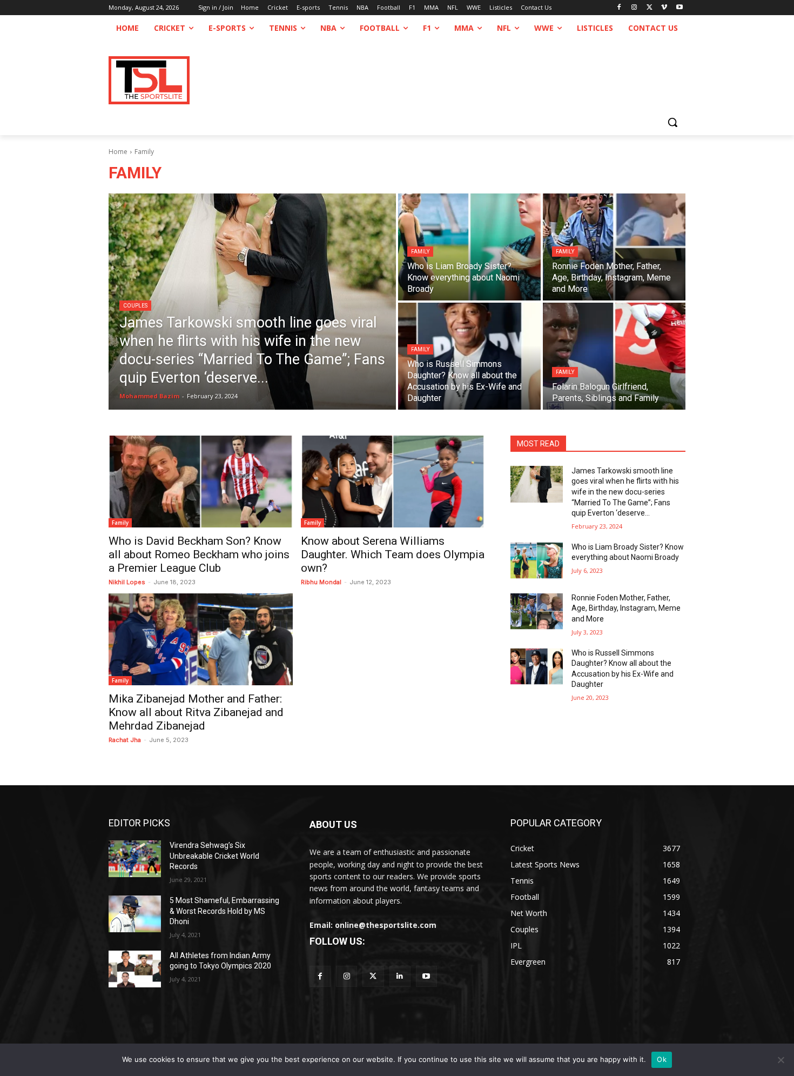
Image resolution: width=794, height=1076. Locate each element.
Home (118, 151)
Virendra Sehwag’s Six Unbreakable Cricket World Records (214, 856)
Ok (662, 1059)
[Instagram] (634, 8)
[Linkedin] (400, 976)
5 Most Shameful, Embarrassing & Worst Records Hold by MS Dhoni (224, 911)
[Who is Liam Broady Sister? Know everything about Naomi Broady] (469, 246)
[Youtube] (679, 8)
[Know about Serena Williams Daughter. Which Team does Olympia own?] (393, 481)
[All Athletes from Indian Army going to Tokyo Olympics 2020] (135, 969)
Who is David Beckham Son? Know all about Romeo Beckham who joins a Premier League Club (199, 554)
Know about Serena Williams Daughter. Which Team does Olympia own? (393, 554)
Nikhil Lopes (127, 582)
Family (420, 252)
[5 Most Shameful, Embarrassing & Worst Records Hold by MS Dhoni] (135, 913)
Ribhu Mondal (321, 582)
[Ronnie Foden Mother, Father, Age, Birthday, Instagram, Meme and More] (614, 246)
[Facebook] (619, 8)
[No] (780, 1059)
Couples (135, 306)
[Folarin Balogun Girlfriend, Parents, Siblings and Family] (614, 356)
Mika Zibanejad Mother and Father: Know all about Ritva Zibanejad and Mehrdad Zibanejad (196, 712)
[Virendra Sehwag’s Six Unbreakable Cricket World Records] (135, 858)
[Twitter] (372, 976)
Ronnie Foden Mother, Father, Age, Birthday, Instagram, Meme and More (626, 608)
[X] (649, 8)
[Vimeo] (664, 8)
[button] (672, 122)
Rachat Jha (125, 740)
